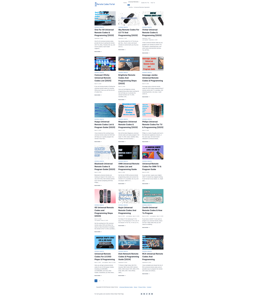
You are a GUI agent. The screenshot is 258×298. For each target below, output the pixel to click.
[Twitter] (147, 294)
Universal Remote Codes (126, 287)
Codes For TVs (145, 2)
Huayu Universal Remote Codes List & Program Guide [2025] (105, 124)
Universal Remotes (99, 27)
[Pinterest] (141, 294)
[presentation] (105, 18)
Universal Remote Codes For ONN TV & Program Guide (151, 166)
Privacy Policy (142, 287)
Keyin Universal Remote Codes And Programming (127, 210)
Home (125, 2)
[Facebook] (144, 294)
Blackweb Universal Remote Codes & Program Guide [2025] (105, 166)
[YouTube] (152, 294)
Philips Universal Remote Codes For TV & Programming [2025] (152, 124)
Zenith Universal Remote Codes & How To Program (152, 210)
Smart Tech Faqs (119, 294)
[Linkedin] (149, 294)
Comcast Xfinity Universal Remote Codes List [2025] (103, 78)
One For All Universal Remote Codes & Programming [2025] (104, 32)
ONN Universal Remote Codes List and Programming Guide (128, 166)
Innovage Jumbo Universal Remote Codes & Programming (152, 78)
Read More (98, 51)
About (135, 287)
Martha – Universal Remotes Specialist (139, 7)
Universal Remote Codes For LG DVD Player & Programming (105, 257)
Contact (149, 287)
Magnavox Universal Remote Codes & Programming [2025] (128, 124)
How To (153, 2)
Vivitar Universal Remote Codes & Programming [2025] (152, 32)
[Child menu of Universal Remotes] (128, 4)
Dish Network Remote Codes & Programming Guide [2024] (128, 257)
